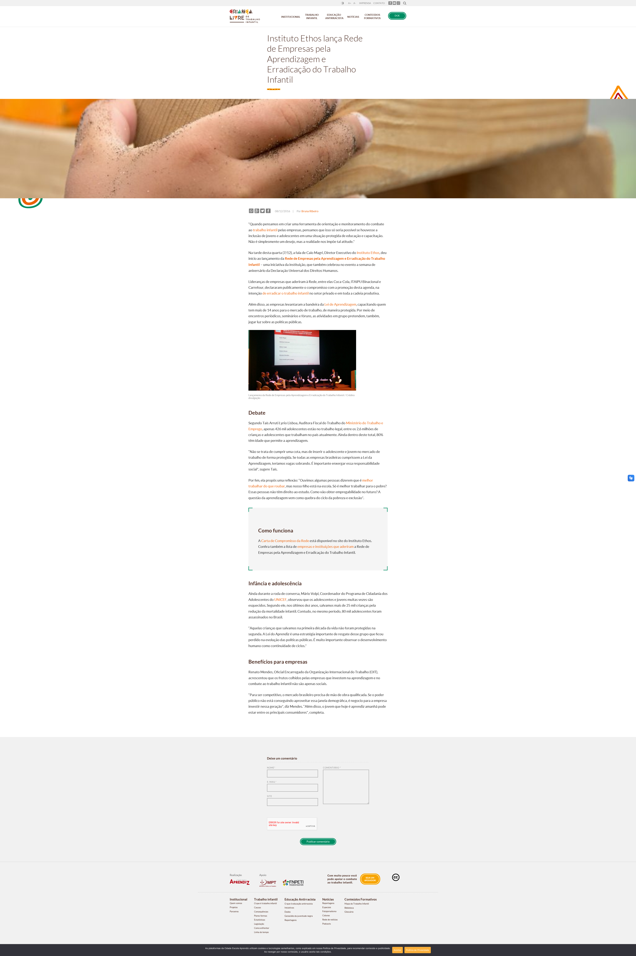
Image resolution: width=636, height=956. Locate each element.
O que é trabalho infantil (265, 903)
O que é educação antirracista (299, 903)
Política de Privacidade (417, 950)
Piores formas (260, 916)
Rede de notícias (330, 919)
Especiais (326, 907)
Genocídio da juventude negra (299, 916)
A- (354, 3)
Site (269, 796)
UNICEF (280, 599)
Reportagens (291, 920)
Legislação (259, 924)
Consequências (261, 911)
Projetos (234, 907)
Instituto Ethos (368, 253)
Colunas (326, 915)
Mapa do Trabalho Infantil (356, 903)
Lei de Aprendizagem (340, 304)
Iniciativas (289, 907)
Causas (257, 907)
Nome (271, 767)
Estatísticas (259, 920)
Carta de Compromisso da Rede (285, 541)
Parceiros (234, 911)
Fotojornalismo (329, 911)
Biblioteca (349, 908)
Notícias (353, 16)
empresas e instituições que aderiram (325, 546)
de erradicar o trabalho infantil (286, 293)
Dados (288, 912)
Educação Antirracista (334, 16)
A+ (349, 3)
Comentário (332, 767)
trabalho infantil (265, 230)
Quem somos (236, 903)
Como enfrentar (261, 928)
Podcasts (326, 924)
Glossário (348, 912)
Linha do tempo (261, 932)
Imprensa (365, 3)
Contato (379, 3)
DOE (397, 15)
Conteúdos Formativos (372, 16)
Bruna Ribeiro (309, 211)
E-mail (271, 782)
